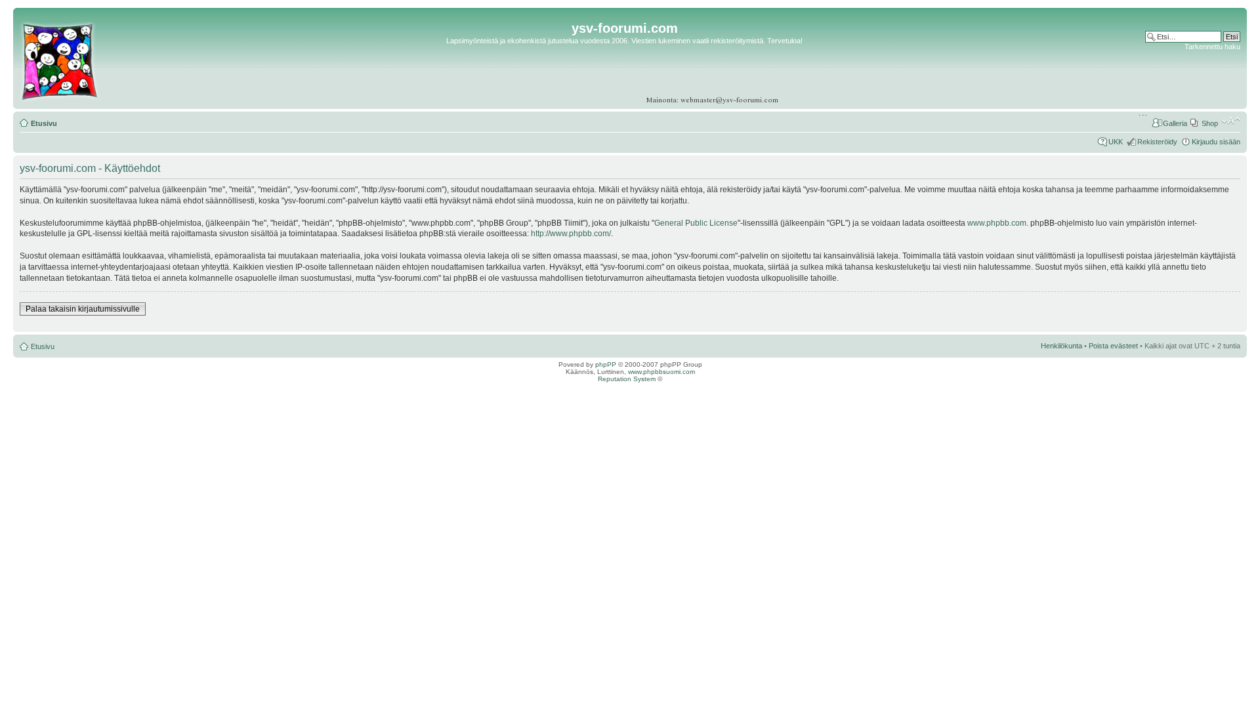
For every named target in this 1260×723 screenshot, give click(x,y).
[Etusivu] (59, 101)
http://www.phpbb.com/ (571, 233)
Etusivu (44, 123)
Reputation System (627, 378)
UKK (1115, 142)
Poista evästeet (1113, 346)
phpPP (605, 364)
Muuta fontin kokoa (1230, 121)
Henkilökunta (1061, 346)
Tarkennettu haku (1212, 47)
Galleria (1175, 123)
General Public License (696, 223)
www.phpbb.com (996, 223)
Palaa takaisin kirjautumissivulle (83, 309)
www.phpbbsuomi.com (661, 371)
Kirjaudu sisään (1216, 142)
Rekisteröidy (1157, 142)
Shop (1210, 123)
